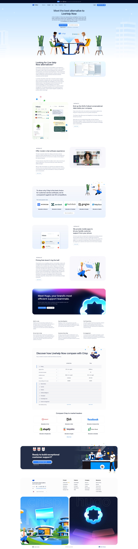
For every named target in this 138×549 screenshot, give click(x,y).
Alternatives (65, 486)
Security (97, 484)
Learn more (69, 404)
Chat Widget (76, 482)
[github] (45, 486)
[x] (38, 486)
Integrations (65, 487)
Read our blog (98, 482)
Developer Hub (65, 489)
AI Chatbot (76, 486)
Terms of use (98, 486)
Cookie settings (99, 491)
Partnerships (87, 489)
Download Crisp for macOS (41, 488)
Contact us (87, 484)
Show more (69, 436)
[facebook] (36, 486)
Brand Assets (87, 487)
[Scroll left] (99, 199)
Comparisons (65, 484)
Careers (86, 486)
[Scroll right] (101, 199)
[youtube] (40, 486)
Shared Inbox (76, 487)
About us (86, 482)
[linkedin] (43, 486)
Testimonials (66, 482)
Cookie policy (98, 489)
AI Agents (75, 484)
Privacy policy (98, 487)
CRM (75, 489)
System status (36, 546)
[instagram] (42, 486)
